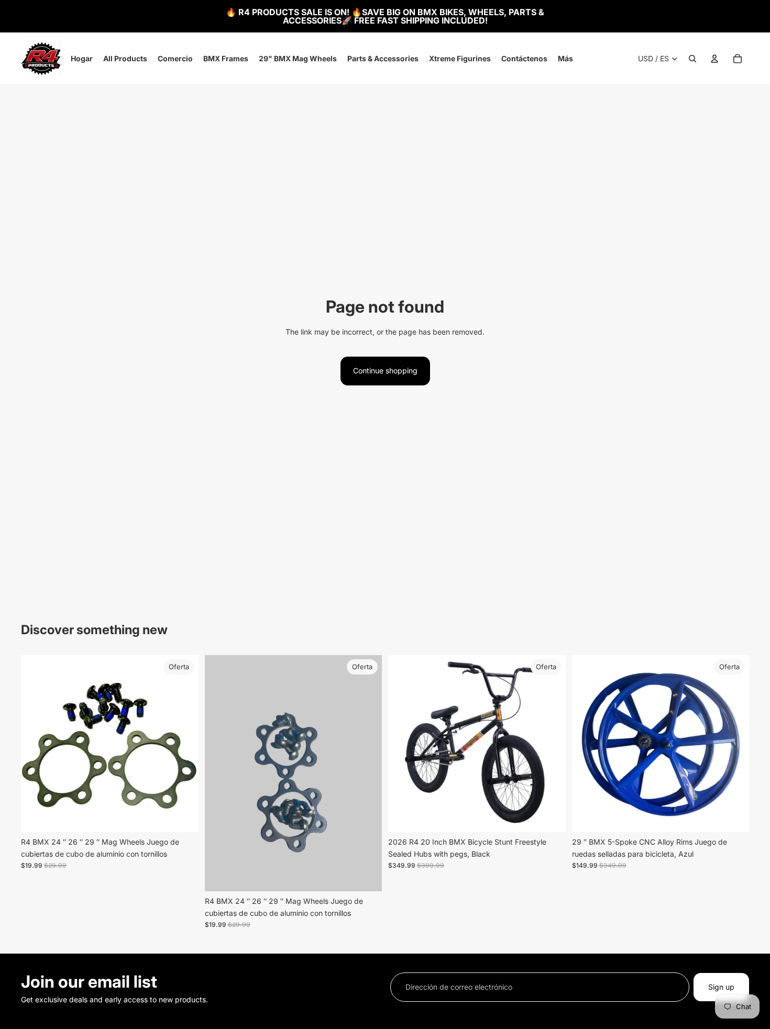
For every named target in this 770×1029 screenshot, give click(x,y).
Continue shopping (385, 370)
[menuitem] (565, 58)
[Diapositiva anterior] (36, 743)
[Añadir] (182, 816)
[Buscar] (692, 58)
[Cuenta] (714, 58)
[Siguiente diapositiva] (183, 743)
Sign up (721, 986)
